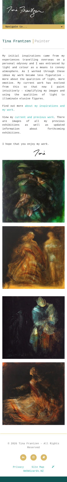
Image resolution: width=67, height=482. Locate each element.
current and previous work (34, 117)
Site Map (38, 467)
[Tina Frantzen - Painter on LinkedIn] (23, 457)
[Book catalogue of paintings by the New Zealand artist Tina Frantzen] (44, 457)
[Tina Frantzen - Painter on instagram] (33, 457)
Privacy (18, 467)
